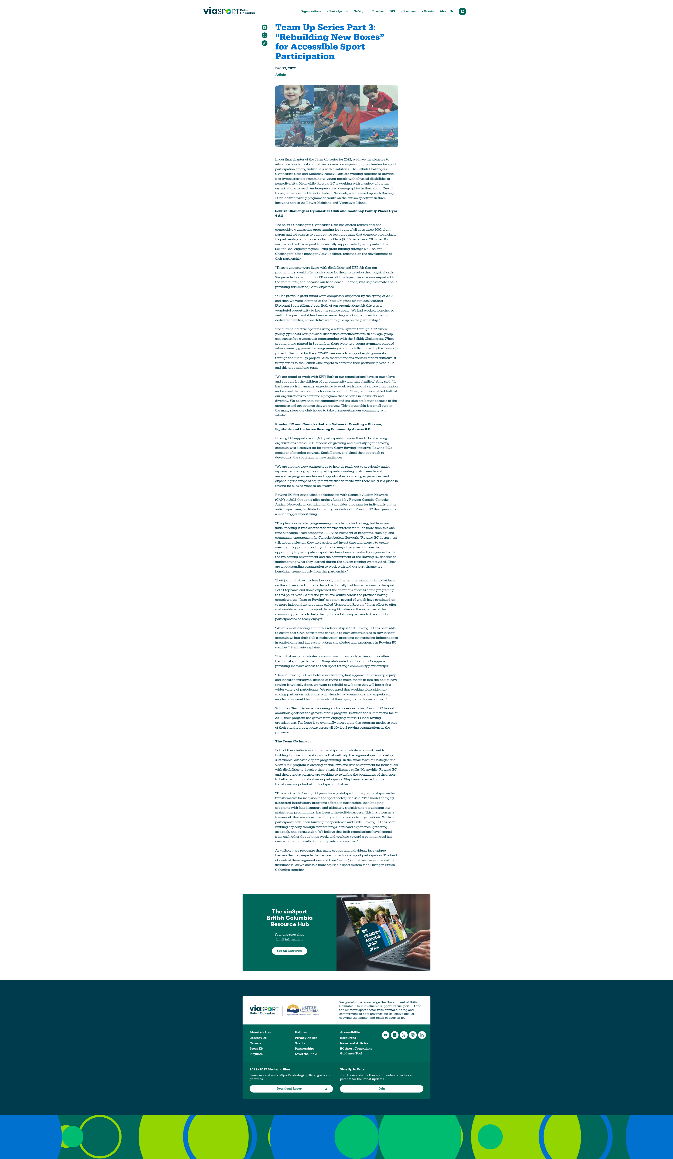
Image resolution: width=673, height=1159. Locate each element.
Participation (338, 11)
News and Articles (354, 1043)
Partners (409, 11)
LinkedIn (422, 1035)
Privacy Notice (306, 1038)
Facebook (395, 1035)
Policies (301, 1032)
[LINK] (264, 43)
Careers (255, 1043)
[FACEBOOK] (264, 27)
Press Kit (256, 1049)
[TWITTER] (264, 35)
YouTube (385, 1035)
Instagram (413, 1035)
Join (382, 1089)
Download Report (289, 1089)
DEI (392, 11)
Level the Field (306, 1054)
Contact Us (258, 1038)
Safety (358, 11)
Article (280, 75)
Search (462, 11)
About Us (446, 11)
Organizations (311, 11)
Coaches (378, 11)
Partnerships (304, 1049)
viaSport (229, 10)
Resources (348, 1038)
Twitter (404, 1035)
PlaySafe (256, 1054)
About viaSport (261, 1032)
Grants (429, 11)
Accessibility (350, 1032)
